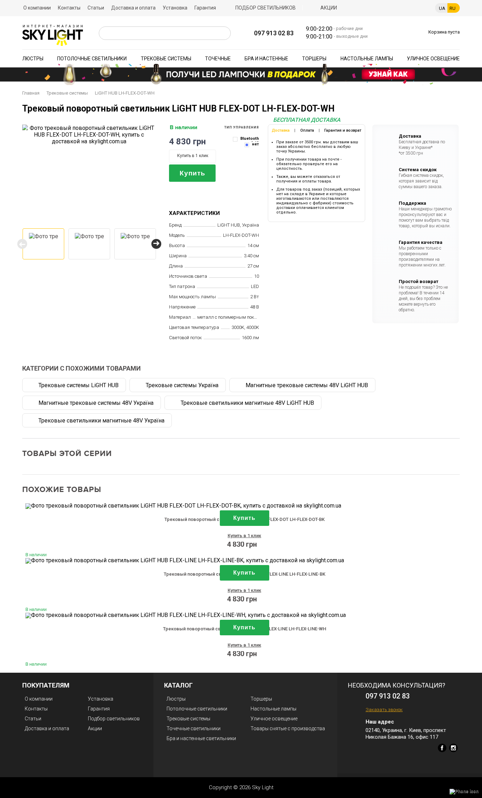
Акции (328, 8)
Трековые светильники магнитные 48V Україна (101, 420)
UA (442, 8)
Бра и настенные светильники (201, 738)
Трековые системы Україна (182, 385)
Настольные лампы (367, 58)
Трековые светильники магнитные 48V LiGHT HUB (247, 403)
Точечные (218, 58)
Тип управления (241, 127)
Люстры (32, 58)
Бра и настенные (266, 58)
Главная (31, 93)
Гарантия (205, 8)
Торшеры (314, 58)
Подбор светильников (265, 8)
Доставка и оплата (133, 8)
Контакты (69, 8)
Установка (175, 8)
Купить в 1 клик (192, 155)
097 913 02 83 (274, 33)
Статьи (96, 8)
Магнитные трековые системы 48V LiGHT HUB (307, 385)
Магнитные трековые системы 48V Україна (95, 403)
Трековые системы (166, 58)
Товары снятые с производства (288, 728)
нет (255, 144)
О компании (37, 8)
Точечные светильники (194, 728)
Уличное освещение (433, 58)
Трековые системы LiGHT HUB (78, 385)
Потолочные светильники (92, 58)
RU (453, 8)
